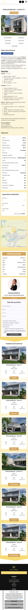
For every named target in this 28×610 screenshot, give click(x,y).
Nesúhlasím (14, 604)
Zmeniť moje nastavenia (14, 607)
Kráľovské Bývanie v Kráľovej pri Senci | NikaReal (12, 128)
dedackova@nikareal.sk (6, 126)
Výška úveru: (4, 198)
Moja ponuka (14, 298)
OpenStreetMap (19, 246)
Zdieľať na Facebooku (8, 53)
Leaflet (9, 246)
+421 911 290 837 (8, 295)
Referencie (14, 584)
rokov (23, 205)
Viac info (19, 599)
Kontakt (14, 586)
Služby (14, 583)
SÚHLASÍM (14, 601)
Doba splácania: (5, 203)
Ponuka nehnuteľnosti (14, 580)
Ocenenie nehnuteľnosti (14, 581)
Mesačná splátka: (19, 214)
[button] (14, 230)
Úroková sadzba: (5, 208)
